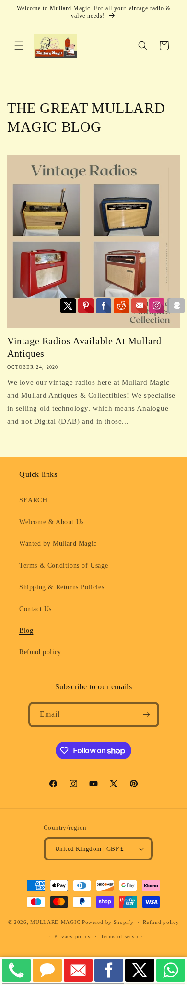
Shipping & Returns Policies (61, 587)
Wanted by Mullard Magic (58, 543)
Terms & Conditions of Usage (63, 565)
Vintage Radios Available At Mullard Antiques (84, 347)
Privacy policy (72, 936)
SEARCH (33, 500)
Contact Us (35, 608)
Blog (26, 630)
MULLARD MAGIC (55, 922)
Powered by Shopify (108, 922)
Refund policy (40, 652)
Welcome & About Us (51, 521)
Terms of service (121, 936)
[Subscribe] (146, 714)
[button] (19, 45)
